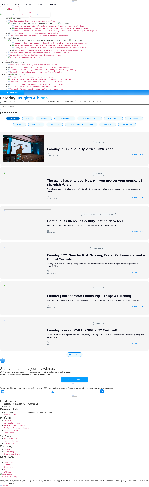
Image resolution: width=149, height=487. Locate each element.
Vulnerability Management (81, 124)
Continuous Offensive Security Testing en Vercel (85, 221)
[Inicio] (3, 15)
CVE (27, 118)
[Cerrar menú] (40, 14)
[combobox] (74, 106)
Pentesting (134, 118)
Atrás (21, 14)
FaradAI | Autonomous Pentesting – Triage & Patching (89, 296)
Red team (36, 124)
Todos (13, 118)
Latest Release (65, 118)
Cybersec (44, 118)
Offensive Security (90, 118)
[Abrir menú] (9, 9)
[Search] (1, 103)
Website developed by (8, 477)
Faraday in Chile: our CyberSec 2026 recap (80, 149)
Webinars (108, 124)
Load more (74, 354)
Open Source (113, 118)
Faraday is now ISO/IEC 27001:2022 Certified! (82, 330)
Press (19, 124)
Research (55, 124)
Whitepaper (127, 124)
